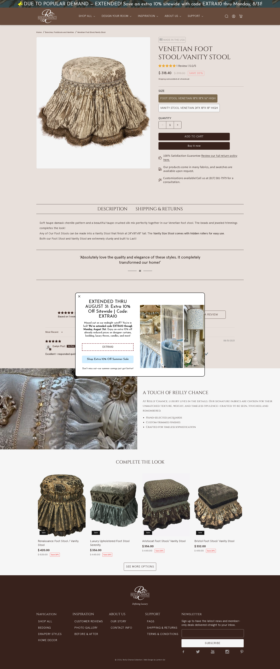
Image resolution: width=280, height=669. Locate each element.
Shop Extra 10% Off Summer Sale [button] (108, 359)
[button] (108, 347)
